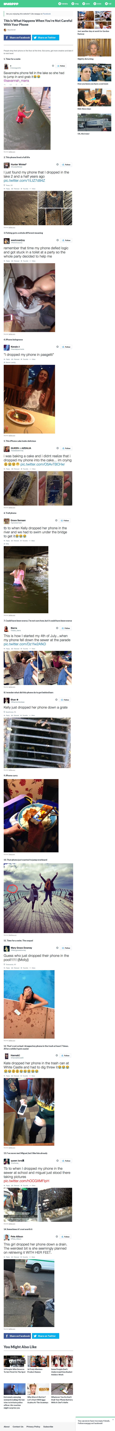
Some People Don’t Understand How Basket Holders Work (61, 1372)
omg (77, 4)
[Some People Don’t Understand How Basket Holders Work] (62, 1356)
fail (109, 4)
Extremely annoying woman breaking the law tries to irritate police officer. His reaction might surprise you (14, 1402)
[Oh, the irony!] (94, 114)
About (7, 1426)
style (99, 4)
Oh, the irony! (83, 134)
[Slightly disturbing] (94, 40)
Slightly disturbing (86, 59)
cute (88, 4)
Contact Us (18, 1426)
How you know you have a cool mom (93, 84)
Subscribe (48, 1426)
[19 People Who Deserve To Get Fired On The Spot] (14, 1356)
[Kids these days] (94, 89)
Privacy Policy (33, 1426)
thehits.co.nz (12, 935)
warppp (11, 3)
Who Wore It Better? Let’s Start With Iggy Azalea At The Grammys (37, 1400)
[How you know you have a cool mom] (94, 65)
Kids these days (84, 109)
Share (20, 37)
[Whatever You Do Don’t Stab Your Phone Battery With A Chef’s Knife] (62, 1384)
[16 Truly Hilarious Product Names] (38, 1356)
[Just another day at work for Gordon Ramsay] (94, 12)
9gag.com (12, 854)
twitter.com (12, 152)
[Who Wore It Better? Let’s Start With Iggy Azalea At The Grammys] (38, 1384)
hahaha (65, 4)
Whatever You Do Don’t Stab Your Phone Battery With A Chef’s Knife (62, 1400)
